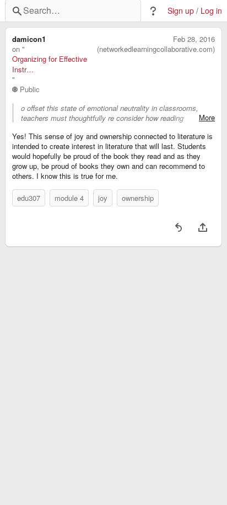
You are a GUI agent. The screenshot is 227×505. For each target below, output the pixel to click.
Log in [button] (211, 11)
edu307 (28, 197)
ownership (138, 197)
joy (102, 197)
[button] (153, 11)
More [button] (207, 118)
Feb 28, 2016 (194, 39)
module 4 (69, 197)
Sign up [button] (180, 11)
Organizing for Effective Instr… (49, 64)
